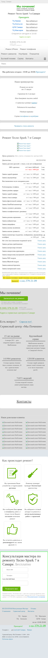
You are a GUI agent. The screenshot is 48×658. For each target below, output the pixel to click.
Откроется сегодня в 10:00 (24, 33)
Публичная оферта (7, 639)
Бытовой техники (8, 59)
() (18, 42)
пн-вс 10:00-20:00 (39, 622)
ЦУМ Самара (17, 27)
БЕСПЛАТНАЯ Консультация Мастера (15, 608)
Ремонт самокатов (8, 54)
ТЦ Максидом (17, 30)
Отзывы (33, 608)
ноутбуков (34, 116)
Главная (2, 49)
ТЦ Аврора (16, 21)
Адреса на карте (25, 37)
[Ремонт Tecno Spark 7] (24, 143)
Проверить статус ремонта (24, 126)
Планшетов (34, 54)
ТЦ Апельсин (17, 24)
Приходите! (41, 71)
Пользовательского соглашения (36, 597)
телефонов (24, 116)
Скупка (20, 59)
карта (34, 102)
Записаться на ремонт (14, 298)
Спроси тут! (26, 321)
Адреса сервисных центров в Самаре (17, 312)
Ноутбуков (23, 54)
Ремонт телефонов (28, 49)
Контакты (29, 59)
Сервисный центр (19, 611)
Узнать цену (42, 241)
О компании (6, 611)
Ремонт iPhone (12, 49)
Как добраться (31, 21)
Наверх (29, 630)
